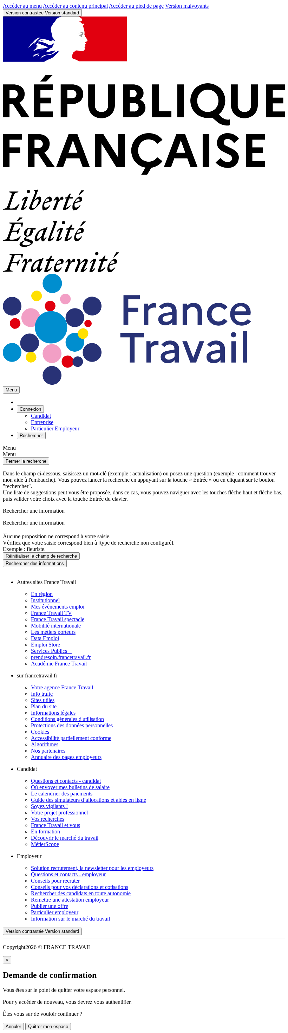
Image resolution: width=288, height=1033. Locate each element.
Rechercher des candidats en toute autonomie (81, 893)
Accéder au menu (22, 6)
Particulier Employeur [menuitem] (55, 428)
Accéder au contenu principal (75, 6)
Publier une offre (49, 906)
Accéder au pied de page (136, 6)
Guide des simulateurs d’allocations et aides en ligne (88, 800)
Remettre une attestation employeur (70, 900)
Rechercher (35, 563)
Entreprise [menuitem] (42, 422)
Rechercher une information (34, 523)
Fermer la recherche (26, 461)
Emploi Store (45, 645)
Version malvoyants (187, 6)
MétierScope (45, 844)
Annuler (13, 1026)
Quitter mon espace (48, 1026)
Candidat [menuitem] (41, 416)
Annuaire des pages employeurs (66, 757)
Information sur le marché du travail (70, 919)
